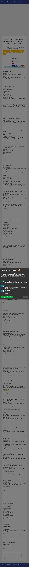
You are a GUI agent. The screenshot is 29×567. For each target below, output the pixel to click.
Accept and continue (7, 297)
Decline (26, 297)
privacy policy (4, 277)
